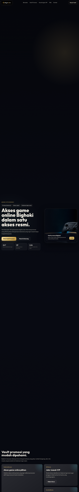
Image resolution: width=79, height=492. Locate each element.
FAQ (50, 2)
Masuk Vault (73, 2)
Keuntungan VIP (43, 2)
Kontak (55, 2)
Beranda (25, 2)
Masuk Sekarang (24, 238)
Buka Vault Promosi (9, 238)
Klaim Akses (51, 481)
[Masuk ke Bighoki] (7, 2)
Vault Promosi (33, 2)
